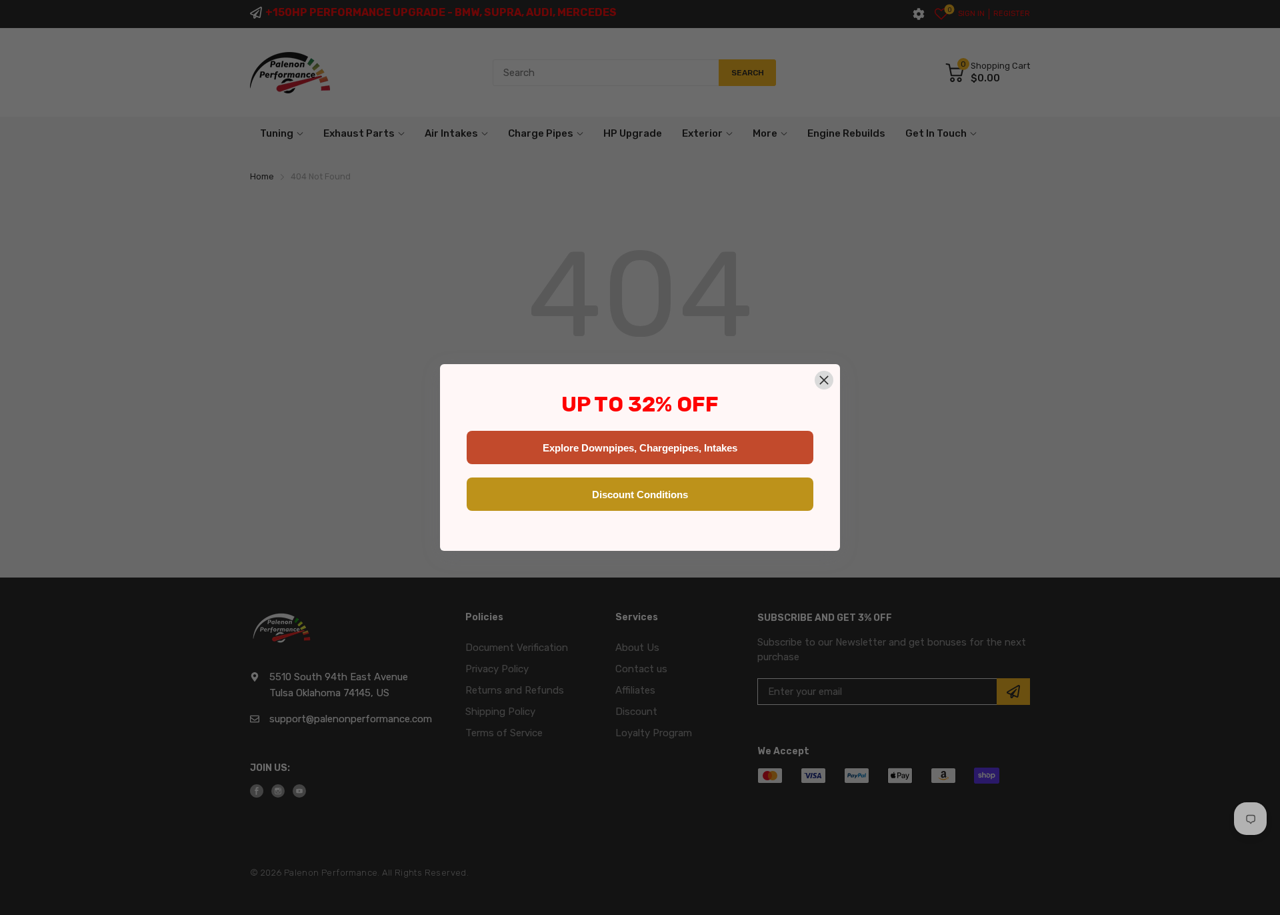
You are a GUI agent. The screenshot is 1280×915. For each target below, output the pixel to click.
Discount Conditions (640, 494)
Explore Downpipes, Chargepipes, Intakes (640, 447)
